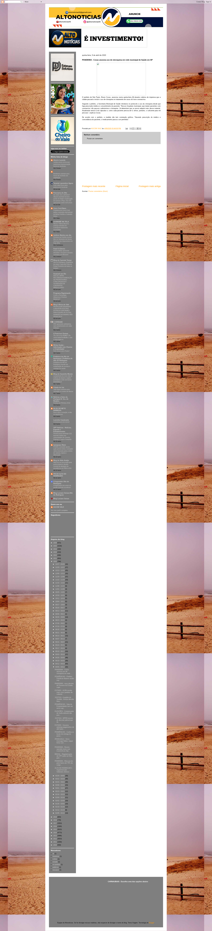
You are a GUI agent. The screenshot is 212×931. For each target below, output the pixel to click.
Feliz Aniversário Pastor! (61, 351)
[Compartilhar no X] (135, 128)
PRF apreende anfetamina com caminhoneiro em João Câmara (62, 326)
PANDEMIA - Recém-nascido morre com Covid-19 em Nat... (62, 749)
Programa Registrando (62, 293)
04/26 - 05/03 (60, 658)
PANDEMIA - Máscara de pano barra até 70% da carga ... (64, 763)
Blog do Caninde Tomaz (62, 260)
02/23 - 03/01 (60, 791)
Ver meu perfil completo (59, 510)
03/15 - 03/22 (60, 782)
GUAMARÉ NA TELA (61, 222)
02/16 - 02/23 (60, 794)
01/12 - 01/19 (60, 810)
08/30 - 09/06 (60, 617)
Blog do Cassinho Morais (63, 374)
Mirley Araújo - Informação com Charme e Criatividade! (62, 347)
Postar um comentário (95, 138)
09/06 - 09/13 (60, 614)
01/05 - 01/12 (60, 813)
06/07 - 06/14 (60, 639)
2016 (55, 826)
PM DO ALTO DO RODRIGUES (59, 475)
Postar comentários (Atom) (98, 191)
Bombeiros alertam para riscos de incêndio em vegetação (61, 176)
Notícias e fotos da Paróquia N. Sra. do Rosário (60, 399)
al (53, 854)
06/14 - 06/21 (60, 636)
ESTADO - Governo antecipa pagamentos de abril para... (64, 727)
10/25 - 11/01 (60, 592)
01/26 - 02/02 (60, 804)
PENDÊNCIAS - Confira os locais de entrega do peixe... (64, 734)
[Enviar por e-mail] (131, 128)
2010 (55, 845)
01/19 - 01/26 (60, 807)
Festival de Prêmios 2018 (61, 403)
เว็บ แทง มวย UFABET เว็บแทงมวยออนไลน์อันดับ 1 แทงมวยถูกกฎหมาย (62, 337)
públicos (56, 867)
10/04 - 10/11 (60, 601)
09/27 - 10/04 (60, 605)
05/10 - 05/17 (60, 651)
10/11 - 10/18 (60, 598)
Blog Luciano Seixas (61, 499)
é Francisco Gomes (60, 333)
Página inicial (122, 186)
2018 (55, 820)
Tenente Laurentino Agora (63, 183)
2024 (55, 549)
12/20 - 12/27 (60, 567)
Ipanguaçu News (59, 445)
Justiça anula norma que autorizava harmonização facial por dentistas (61, 164)
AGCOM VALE (58, 507)
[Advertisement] (121, 164)
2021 (55, 558)
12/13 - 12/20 (60, 570)
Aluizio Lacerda (59, 160)
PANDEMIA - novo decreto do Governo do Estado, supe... (64, 685)
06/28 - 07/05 (60, 629)
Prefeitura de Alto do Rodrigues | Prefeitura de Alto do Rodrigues (62, 358)
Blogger (151, 923)
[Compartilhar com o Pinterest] (140, 128)
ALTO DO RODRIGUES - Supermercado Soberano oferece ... (64, 770)
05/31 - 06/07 (60, 642)
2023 (55, 552)
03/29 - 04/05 (60, 776)
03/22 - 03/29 (60, 779)
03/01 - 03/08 (60, 788)
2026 (55, 543)
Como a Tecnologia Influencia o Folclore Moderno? (60, 297)
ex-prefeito (56, 864)
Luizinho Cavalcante (61, 420)
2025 (55, 546)
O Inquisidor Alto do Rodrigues (61, 482)
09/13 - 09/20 (60, 611)
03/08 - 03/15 (60, 785)
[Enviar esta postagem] (126, 128)
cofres (55, 859)
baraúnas (56, 856)
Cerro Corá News (59, 208)
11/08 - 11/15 (60, 586)
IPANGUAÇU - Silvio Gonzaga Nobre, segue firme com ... (64, 741)
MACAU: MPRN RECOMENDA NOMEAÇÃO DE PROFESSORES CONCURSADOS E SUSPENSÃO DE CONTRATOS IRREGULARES (62, 281)
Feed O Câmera (59, 249)
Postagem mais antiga (150, 186)
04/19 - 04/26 (60, 661)
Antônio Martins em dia (62, 235)
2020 (55, 561)
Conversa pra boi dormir (61, 422)
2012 (55, 839)
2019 (55, 817)
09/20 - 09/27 (60, 608)
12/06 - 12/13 (60, 573)
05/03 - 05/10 (60, 654)
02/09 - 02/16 (60, 797)
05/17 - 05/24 (60, 648)
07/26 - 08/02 (60, 623)
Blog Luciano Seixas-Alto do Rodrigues (63, 494)
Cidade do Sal (58, 387)
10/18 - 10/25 (60, 595)
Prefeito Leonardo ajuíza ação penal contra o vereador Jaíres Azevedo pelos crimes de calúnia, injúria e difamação (63, 451)
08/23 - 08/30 (60, 620)
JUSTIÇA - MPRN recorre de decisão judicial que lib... (64, 720)
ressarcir (56, 870)
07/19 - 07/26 (60, 626)
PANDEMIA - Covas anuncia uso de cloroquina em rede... (63, 671)
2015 (55, 829)
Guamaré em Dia (59, 274)
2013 (55, 836)
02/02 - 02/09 (60, 801)
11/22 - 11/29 (60, 580)
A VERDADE (58, 322)
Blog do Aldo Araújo (61, 460)
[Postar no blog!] (133, 128)
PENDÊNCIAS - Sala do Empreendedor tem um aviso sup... (64, 706)
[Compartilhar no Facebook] (138, 128)
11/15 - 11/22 (60, 583)
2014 (55, 833)
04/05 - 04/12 (60, 667)
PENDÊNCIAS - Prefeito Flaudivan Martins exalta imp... (64, 678)
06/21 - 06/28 (60, 633)
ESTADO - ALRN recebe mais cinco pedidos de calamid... (64, 692)
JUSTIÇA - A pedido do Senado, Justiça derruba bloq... (64, 699)
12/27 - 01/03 (60, 564)
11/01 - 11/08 (60, 589)
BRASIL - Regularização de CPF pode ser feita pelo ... (63, 756)
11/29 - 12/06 (60, 577)
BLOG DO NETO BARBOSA (59, 409)
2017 (55, 823)
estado (55, 862)
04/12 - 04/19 (60, 664)
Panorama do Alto (60, 193)
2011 (55, 842)
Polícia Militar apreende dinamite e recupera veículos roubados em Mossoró (63, 253)
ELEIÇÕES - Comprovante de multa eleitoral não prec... (64, 713)
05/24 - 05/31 (60, 645)
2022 (55, 555)
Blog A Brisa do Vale (61, 305)
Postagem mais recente (93, 186)
